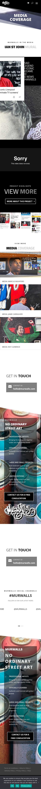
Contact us (17, 386)
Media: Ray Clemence (11, 347)
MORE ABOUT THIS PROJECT (19, 201)
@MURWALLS (22, 622)
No (17, 786)
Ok (12, 786)
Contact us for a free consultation (19, 496)
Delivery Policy (10, 771)
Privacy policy (26, 786)
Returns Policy (25, 768)
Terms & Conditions (11, 768)
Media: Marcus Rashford (13, 281)
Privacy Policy (21, 771)
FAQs (29, 771)
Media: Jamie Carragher (12, 314)
